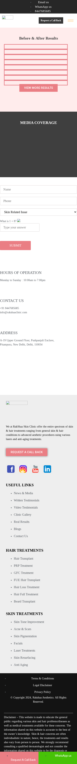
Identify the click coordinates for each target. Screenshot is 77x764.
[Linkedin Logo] (47, 469)
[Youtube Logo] (35, 469)
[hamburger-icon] (70, 20)
